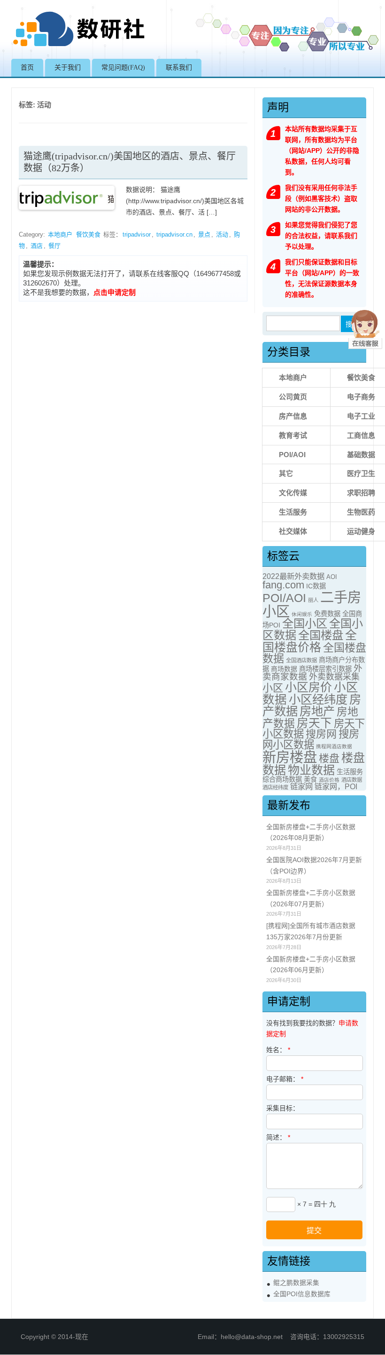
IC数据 (316, 586)
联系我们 (179, 67)
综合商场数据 (282, 779)
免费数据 (327, 614)
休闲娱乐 (302, 614)
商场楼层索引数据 (325, 669)
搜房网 (321, 734)
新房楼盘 (289, 757)
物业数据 (311, 770)
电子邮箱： (284, 1079)
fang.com (283, 585)
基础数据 (361, 455)
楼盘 (329, 758)
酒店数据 (351, 780)
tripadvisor (137, 234)
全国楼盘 (320, 635)
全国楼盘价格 (309, 640)
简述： (278, 1137)
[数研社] (79, 46)
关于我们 (67, 67)
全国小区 (304, 623)
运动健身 (361, 531)
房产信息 (293, 416)
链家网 (301, 786)
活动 (222, 234)
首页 (27, 67)
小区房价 (308, 687)
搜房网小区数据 (310, 739)
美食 (310, 779)
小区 (272, 688)
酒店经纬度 (275, 787)
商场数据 (284, 669)
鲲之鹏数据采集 (296, 1282)
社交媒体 (293, 531)
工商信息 (361, 435)
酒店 (37, 245)
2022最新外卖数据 (293, 576)
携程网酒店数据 (334, 746)
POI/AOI (292, 455)
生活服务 (293, 512)
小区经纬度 (318, 699)
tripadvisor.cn (174, 234)
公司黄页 (293, 397)
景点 (204, 234)
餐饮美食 (88, 234)
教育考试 (293, 435)
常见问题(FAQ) (123, 67)
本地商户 (60, 234)
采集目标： (282, 1108)
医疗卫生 (361, 473)
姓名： (278, 1050)
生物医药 (361, 512)
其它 (286, 473)
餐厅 (54, 245)
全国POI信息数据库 (302, 1294)
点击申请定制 (114, 292)
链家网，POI (336, 786)
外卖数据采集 (334, 676)
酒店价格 (329, 780)
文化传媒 (293, 493)
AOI (331, 576)
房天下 (314, 723)
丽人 (313, 600)
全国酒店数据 (301, 660)
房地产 (317, 711)
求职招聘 (361, 493)
